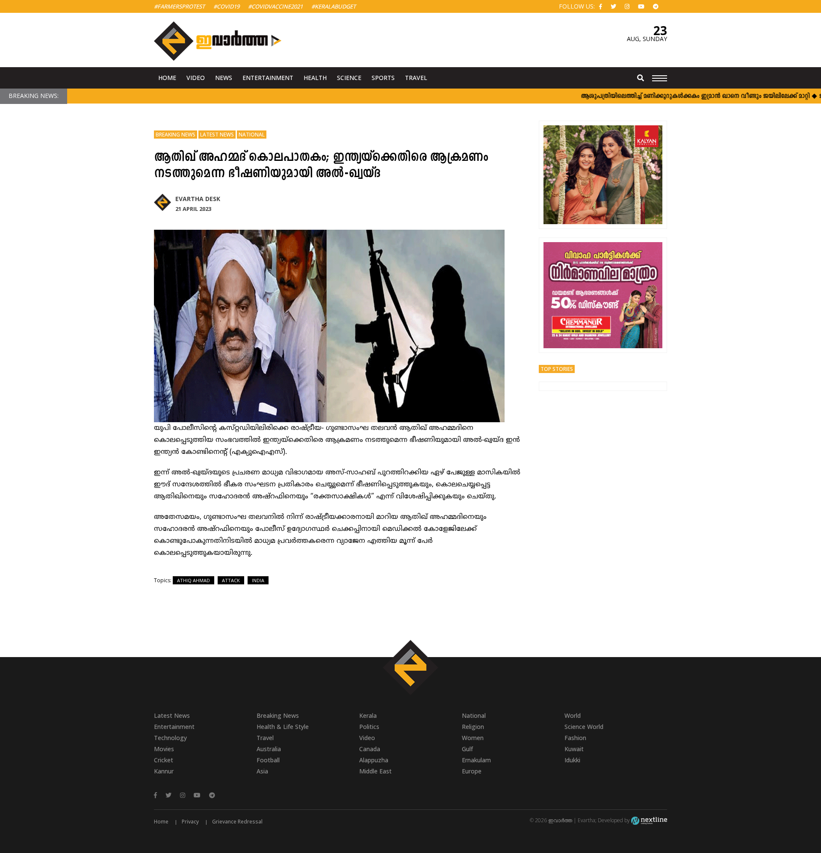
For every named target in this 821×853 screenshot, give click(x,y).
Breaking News (175, 134)
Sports (383, 78)
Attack (231, 580)
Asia (262, 771)
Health (315, 78)
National (252, 134)
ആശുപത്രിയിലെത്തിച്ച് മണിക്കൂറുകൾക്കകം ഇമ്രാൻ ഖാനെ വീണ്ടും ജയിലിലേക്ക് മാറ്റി (678, 96)
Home (167, 78)
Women (473, 738)
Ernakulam (476, 760)
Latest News (217, 134)
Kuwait (574, 749)
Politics (369, 727)
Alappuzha (373, 760)
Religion (473, 727)
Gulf (467, 749)
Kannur (164, 771)
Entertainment (267, 78)
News (223, 78)
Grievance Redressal (237, 821)
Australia (269, 749)
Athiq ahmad (193, 580)
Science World (583, 727)
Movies (164, 749)
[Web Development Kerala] (649, 820)
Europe (471, 771)
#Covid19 (226, 6)
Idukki (572, 760)
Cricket (163, 760)
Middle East (375, 771)
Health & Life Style (283, 727)
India (258, 580)
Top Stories (556, 369)
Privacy (190, 821)
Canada (369, 749)
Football (268, 760)
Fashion (575, 738)
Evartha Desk (197, 199)
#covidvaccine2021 (275, 6)
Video (195, 78)
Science (349, 78)
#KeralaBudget (333, 6)
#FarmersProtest (179, 6)
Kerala (368, 715)
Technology (170, 738)
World (572, 715)
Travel (416, 78)
